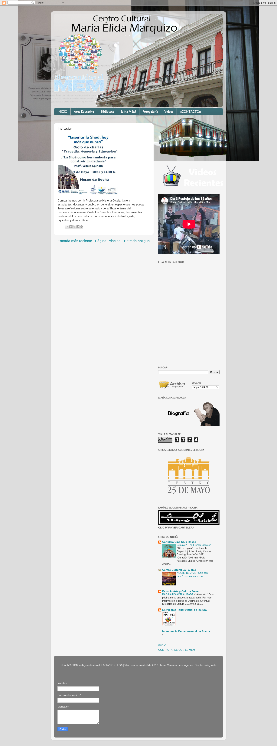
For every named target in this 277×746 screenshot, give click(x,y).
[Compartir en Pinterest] (81, 226)
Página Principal (108, 241)
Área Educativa (84, 111)
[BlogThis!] (71, 226)
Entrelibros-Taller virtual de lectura (184, 609)
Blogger (138, 668)
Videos (168, 111)
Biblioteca (107, 111)
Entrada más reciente (74, 241)
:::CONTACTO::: (190, 111)
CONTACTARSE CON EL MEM (176, 649)
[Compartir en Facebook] (78, 226)
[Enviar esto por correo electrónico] (67, 226)
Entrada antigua (137, 241)
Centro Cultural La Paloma (179, 569)
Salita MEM (128, 111)
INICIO (62, 111)
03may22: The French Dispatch (194, 545)
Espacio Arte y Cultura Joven (181, 591)
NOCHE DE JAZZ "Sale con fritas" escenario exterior (192, 574)
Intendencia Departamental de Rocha (186, 631)
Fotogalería (150, 111)
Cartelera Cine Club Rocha (179, 542)
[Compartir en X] (74, 226)
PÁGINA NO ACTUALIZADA (178, 594)
